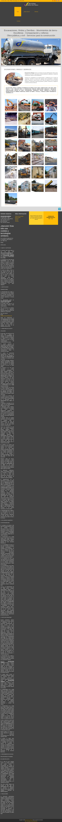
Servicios (36, 11)
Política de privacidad (19, 216)
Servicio (16, 220)
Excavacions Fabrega (28, 819)
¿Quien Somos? (27, 11)
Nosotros (17, 218)
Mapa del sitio (17, 217)
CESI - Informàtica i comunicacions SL (31, 821)
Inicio (18, 11)
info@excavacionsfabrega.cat (6, 315)
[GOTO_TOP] (59, 209)
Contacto (18, 21)
